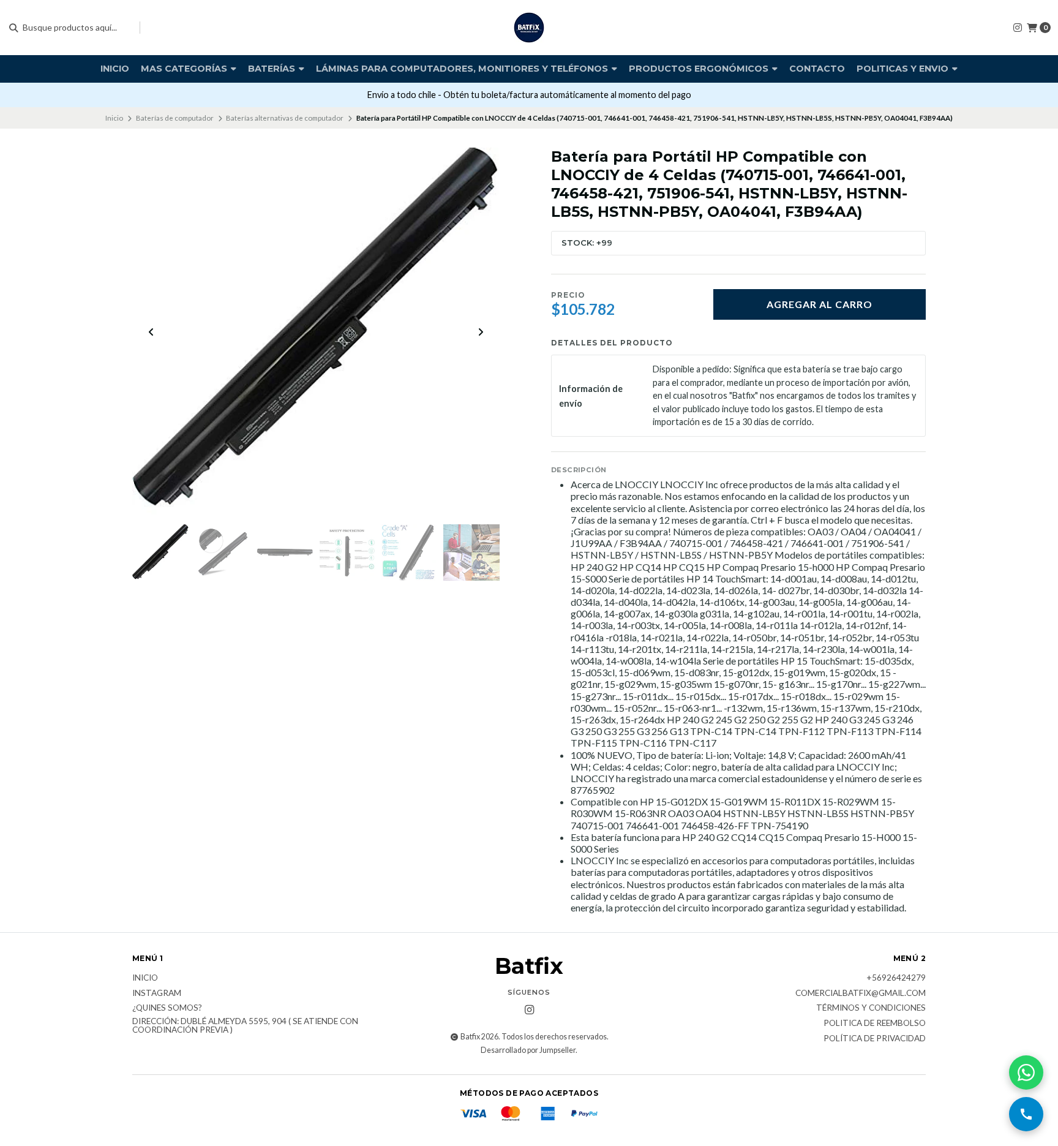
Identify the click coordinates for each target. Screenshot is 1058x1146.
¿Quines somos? (167, 1008)
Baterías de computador (175, 118)
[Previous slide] (151, 332)
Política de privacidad (875, 1039)
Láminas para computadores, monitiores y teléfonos (463, 68)
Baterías (273, 68)
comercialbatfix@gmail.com (860, 993)
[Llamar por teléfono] (1026, 1114)
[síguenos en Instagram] (1017, 27)
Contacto (817, 68)
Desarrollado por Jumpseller (528, 1050)
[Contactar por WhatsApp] (1026, 1072)
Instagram (156, 993)
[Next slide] (480, 332)
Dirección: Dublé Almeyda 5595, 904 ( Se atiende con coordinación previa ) (245, 1025)
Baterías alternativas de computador (284, 118)
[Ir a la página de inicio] (529, 27)
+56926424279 (896, 978)
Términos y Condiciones (871, 1008)
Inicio (114, 68)
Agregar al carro (819, 304)
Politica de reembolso (875, 1023)
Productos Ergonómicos (700, 68)
